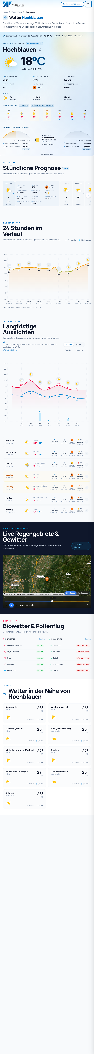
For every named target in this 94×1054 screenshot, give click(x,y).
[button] (9, 193)
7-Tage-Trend (10, 105)
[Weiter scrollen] (88, 195)
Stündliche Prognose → (42, 105)
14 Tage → (24, 105)
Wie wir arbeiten (10, 350)
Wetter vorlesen (35, 44)
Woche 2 (79, 344)
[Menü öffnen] (88, 4)
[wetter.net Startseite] (13, 4)
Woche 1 (69, 344)
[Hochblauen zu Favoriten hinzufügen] (40, 49)
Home (5, 12)
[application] (47, 275)
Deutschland (17, 12)
